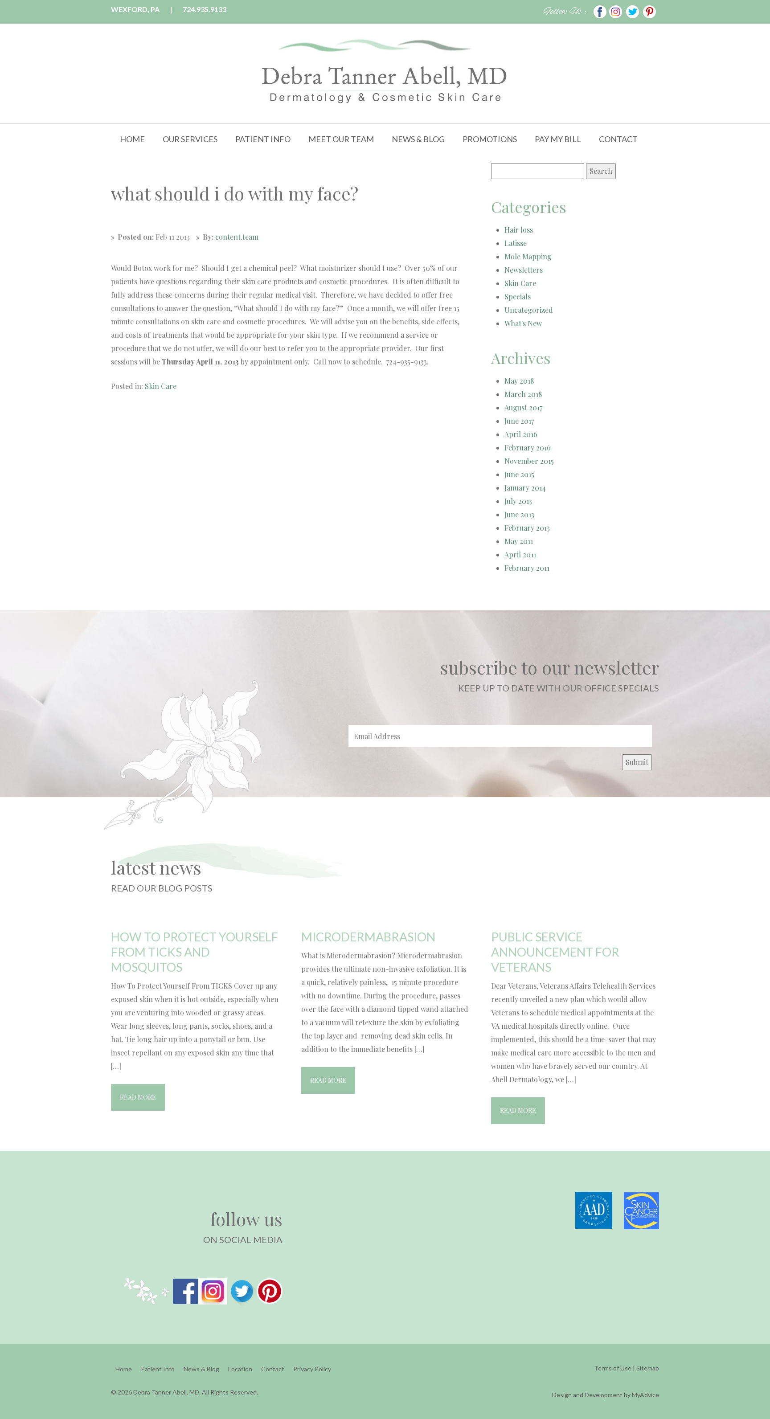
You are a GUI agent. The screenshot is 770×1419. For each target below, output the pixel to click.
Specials (517, 296)
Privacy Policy (312, 1369)
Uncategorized (528, 310)
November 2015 (529, 461)
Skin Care (160, 386)
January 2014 (525, 487)
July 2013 (518, 501)
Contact (618, 139)
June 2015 (519, 474)
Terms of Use (612, 1368)
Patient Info (263, 139)
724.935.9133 (204, 9)
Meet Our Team (341, 139)
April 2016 (520, 434)
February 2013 (527, 527)
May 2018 (519, 380)
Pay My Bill (558, 139)
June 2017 (519, 420)
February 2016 (527, 447)
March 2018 (523, 394)
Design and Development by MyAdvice (605, 1395)
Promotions (490, 139)
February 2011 (526, 568)
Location (240, 1369)
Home (132, 139)
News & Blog (418, 139)
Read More (138, 1097)
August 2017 (523, 407)
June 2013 (519, 514)
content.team (236, 236)
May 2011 (518, 541)
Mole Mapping (528, 256)
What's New (523, 323)
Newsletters (523, 269)
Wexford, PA (135, 9)
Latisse (515, 243)
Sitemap (647, 1368)
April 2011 (520, 554)
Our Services (190, 139)
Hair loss (518, 229)
